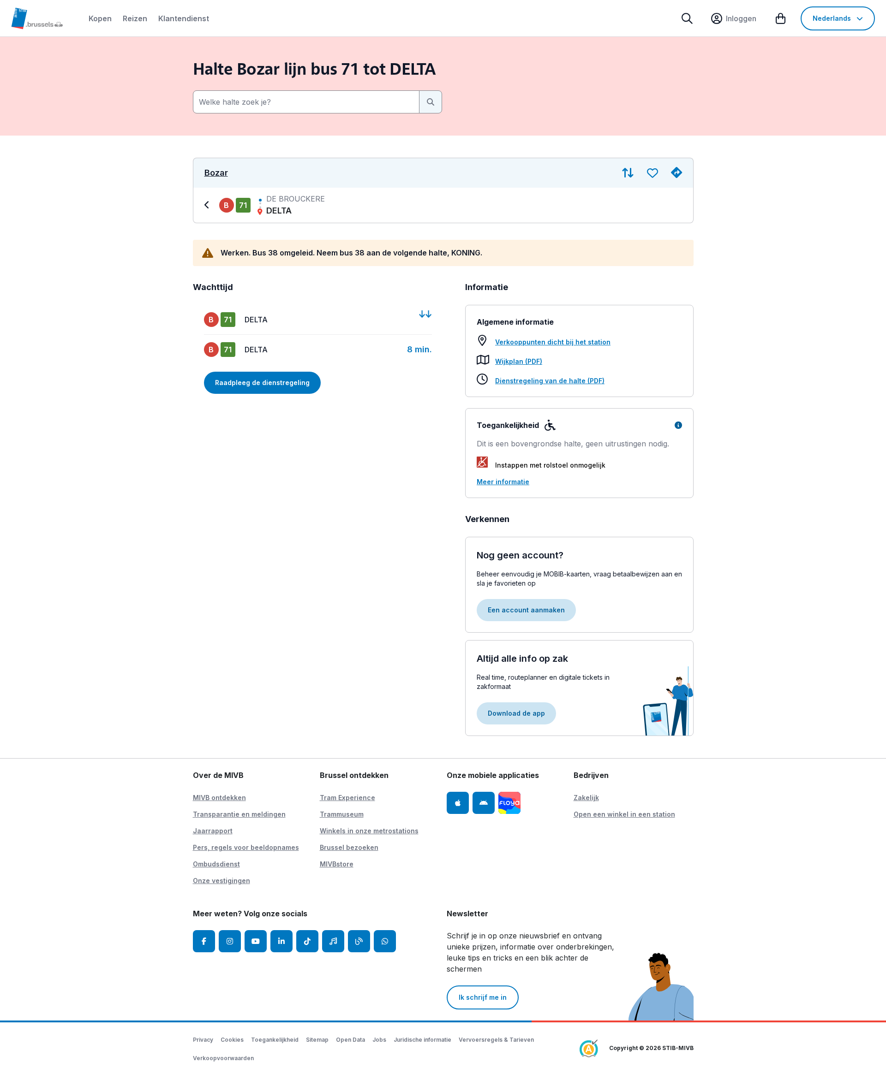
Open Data (350, 1039)
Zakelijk (586, 797)
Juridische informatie (422, 1039)
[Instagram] (230, 941)
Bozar (216, 173)
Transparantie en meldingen (239, 814)
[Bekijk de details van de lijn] (208, 205)
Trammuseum (342, 814)
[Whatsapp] (385, 941)
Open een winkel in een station (624, 814)
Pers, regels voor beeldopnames (246, 847)
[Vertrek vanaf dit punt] (676, 173)
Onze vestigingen (221, 880)
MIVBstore (336, 864)
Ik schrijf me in (483, 997)
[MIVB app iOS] (458, 803)
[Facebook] (204, 941)
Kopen (100, 18)
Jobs (379, 1039)
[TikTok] (307, 941)
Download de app (516, 713)
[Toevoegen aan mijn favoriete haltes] (652, 172)
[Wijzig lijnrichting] (628, 173)
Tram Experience (347, 797)
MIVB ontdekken (219, 797)
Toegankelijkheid (275, 1039)
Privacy (203, 1039)
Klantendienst (183, 18)
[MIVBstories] (359, 941)
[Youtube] (256, 941)
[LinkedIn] (281, 941)
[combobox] (306, 101)
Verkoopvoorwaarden (223, 1058)
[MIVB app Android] (484, 803)
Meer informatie (503, 482)
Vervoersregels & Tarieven (496, 1039)
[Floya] (509, 803)
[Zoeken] (687, 18)
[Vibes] (333, 941)
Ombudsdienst (216, 864)
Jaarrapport (213, 831)
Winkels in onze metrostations (369, 831)
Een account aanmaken (526, 610)
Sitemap (317, 1039)
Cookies (232, 1039)
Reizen (135, 18)
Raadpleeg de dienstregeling (262, 382)
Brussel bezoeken (349, 847)
